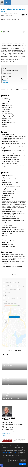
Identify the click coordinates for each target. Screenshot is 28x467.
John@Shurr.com (6, 80)
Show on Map (15, 317)
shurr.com (4, 435)
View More (5, 82)
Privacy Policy (6, 452)
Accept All (22, 464)
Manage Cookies (14, 460)
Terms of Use (15, 452)
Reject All (23, 460)
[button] (1, 465)
